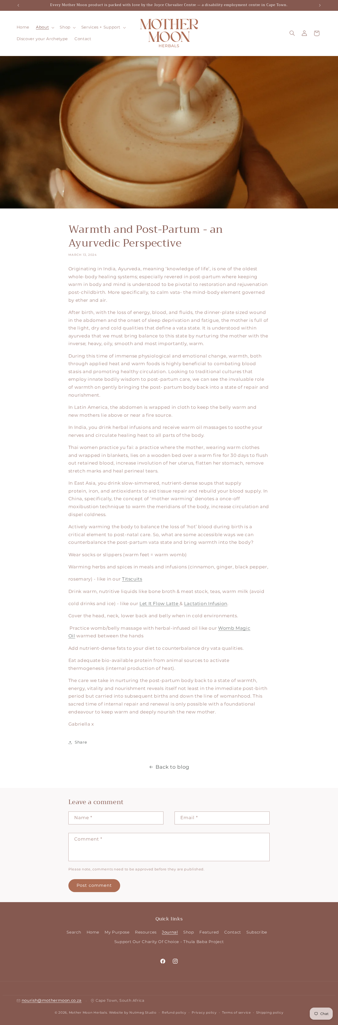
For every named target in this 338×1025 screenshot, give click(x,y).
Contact (232, 932)
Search (74, 932)
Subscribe (256, 932)
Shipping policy (269, 1012)
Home (93, 932)
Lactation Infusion (205, 603)
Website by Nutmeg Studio (133, 1012)
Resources (146, 932)
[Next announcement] (320, 5)
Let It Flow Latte (159, 603)
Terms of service (236, 1012)
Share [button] (81, 742)
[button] (45, 27)
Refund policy (174, 1012)
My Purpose (117, 932)
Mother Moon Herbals (88, 1012)
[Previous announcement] (18, 5)
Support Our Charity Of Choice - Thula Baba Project (169, 941)
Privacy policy (204, 1012)
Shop (188, 932)
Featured (209, 932)
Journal (170, 932)
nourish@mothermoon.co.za (52, 1001)
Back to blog (172, 767)
